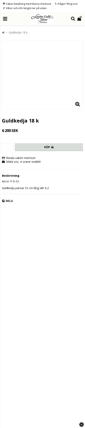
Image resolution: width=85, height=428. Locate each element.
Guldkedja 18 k (18, 32)
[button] (77, 104)
